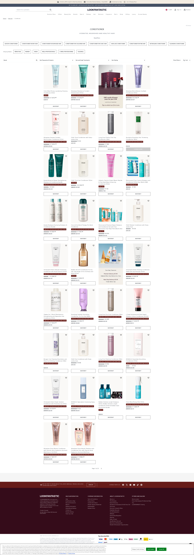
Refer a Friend (113, 519)
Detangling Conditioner (157, 43)
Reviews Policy (91, 508)
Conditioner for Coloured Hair (75, 43)
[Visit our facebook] (123, 485)
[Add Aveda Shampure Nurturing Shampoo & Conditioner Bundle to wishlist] (66, 201)
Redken (27, 51)
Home (4, 18)
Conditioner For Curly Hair (98, 43)
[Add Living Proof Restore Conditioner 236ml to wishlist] (121, 335)
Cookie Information (93, 502)
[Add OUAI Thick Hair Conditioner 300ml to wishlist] (93, 156)
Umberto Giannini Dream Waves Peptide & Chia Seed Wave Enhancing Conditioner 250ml (110, 182)
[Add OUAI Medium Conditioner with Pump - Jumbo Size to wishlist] (148, 201)
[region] (97, 549)
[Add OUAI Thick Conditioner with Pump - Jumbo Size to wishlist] (93, 113)
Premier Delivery (70, 512)
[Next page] (101, 468)
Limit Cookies (151, 549)
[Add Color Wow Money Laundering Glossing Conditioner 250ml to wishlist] (66, 67)
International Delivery (71, 508)
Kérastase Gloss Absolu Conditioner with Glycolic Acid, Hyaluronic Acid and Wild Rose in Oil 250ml (55, 450)
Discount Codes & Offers (116, 508)
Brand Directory (114, 502)
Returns (67, 504)
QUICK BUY (56, 106)
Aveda (36, 51)
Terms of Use (71, 553)
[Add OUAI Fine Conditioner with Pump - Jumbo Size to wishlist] (93, 335)
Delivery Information (71, 506)
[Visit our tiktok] (138, 485)
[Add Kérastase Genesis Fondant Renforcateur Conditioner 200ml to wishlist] (66, 113)
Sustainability (91, 506)
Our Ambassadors (114, 512)
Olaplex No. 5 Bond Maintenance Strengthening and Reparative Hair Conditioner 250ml (54, 316)
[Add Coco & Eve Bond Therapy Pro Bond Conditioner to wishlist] (93, 201)
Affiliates (112, 513)
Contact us (68, 510)
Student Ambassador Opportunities (119, 524)
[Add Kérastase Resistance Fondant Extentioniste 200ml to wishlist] (93, 67)
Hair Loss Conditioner (118, 43)
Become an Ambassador (116, 523)
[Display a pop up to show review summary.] (56, 97)
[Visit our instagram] (130, 485)
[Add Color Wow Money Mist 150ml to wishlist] (148, 378)
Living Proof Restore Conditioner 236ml (110, 359)
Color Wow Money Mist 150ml (135, 402)
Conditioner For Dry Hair (30, 43)
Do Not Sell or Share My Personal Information (48, 513)
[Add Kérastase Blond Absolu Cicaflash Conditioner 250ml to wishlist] (148, 67)
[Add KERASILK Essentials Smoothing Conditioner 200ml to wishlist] (148, 335)
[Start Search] (50, 9)
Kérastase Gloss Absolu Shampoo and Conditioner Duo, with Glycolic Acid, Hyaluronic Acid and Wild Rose (82, 450)
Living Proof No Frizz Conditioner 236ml (111, 314)
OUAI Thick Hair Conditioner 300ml (81, 180)
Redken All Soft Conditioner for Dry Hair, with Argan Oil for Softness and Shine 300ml (82, 271)
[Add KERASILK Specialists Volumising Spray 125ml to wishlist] (93, 378)
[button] (111, 86)
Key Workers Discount (115, 521)
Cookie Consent (44, 510)
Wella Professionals (48, 51)
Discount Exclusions (71, 502)
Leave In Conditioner (11, 43)
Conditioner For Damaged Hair (51, 43)
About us (112, 499)
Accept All (161, 549)
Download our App (70, 501)
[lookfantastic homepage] (97, 10)
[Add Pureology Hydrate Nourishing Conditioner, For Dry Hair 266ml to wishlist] (93, 290)
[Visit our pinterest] (141, 485)
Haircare (10, 18)
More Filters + (177, 60)
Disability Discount (114, 510)
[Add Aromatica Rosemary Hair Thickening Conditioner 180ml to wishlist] (148, 113)
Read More (97, 38)
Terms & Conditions (93, 499)
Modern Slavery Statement (94, 504)
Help (67, 499)
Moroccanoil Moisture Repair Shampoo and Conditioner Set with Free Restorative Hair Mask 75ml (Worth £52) (110, 226)
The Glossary (113, 501)
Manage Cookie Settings (138, 549)
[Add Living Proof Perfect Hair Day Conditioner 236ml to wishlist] (121, 113)
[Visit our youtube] (134, 485)
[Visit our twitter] (127, 485)
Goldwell (81, 51)
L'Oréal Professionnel (66, 51)
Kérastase (18, 51)
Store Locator (135, 499)
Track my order (69, 513)
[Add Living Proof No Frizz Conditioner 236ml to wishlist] (121, 290)
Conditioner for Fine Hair (137, 43)
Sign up (91, 484)
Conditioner (97, 29)
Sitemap (112, 517)
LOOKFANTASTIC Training (138, 504)
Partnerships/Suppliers (115, 515)
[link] (177, 9)
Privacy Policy (91, 501)
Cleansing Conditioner (177, 43)
